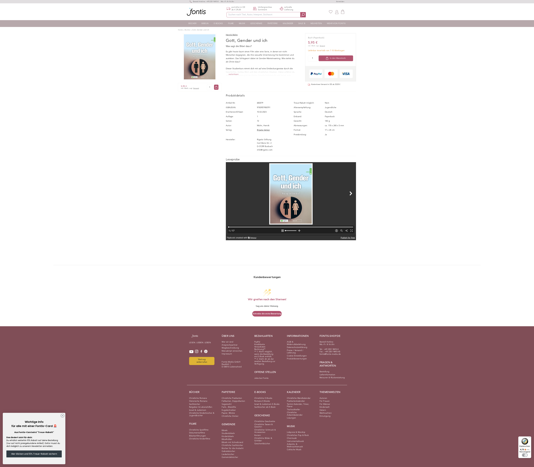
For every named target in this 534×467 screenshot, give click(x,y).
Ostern (323, 410)
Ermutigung (325, 416)
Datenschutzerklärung (297, 347)
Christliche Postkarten (232, 398)
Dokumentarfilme (197, 433)
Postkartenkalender (296, 401)
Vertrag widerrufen (201, 360)
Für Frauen (325, 401)
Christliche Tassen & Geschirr (263, 426)
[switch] (525, 455)
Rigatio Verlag (263, 130)
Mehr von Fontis (336, 23)
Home (180, 30)
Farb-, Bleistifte (229, 407)
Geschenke (256, 23)
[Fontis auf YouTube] (191, 351)
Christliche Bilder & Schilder (263, 439)
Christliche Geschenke (264, 421)
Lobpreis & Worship (296, 432)
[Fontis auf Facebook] (201, 351)
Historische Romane (198, 401)
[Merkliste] (331, 11)
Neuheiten (316, 23)
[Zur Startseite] (194, 337)
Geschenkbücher (262, 444)
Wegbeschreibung (230, 348)
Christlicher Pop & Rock (298, 435)
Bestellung (324, 372)
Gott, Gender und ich (200, 30)
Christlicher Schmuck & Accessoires (265, 431)
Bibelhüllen (227, 439)
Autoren (323, 398)
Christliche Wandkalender (299, 398)
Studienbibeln (228, 433)
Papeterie (273, 23)
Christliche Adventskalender (295, 414)
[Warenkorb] (342, 11)
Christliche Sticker (230, 416)
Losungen (291, 418)
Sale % (301, 23)
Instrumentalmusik (295, 441)
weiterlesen (234, 74)
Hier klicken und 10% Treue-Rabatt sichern (34, 453)
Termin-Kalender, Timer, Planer (298, 405)
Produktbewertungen (297, 359)
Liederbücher (228, 454)
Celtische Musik (294, 450)
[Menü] (529, 438)
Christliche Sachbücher (232, 445)
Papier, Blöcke (228, 413)
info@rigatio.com (264, 150)
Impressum (227, 354)
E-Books (218, 23)
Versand (196, 88)
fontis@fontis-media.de (330, 354)
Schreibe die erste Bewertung (267, 313)
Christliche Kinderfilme (199, 439)
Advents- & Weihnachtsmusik (295, 445)
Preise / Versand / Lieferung (295, 351)
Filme (231, 23)
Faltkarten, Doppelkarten (233, 401)
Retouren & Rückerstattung (332, 378)
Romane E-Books (262, 401)
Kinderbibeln (228, 436)
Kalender (288, 23)
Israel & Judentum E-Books (267, 404)
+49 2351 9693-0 (212, 2)
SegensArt (227, 404)
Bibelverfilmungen (197, 436)
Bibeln (205, 23)
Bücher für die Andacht (232, 448)
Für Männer (325, 404)
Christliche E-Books (263, 398)
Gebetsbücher (228, 451)
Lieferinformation (327, 375)
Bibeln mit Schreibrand (232, 442)
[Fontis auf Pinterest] (205, 351)
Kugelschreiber (229, 410)
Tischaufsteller (293, 410)
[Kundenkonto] (337, 12)
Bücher (192, 23)
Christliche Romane (198, 398)
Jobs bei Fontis (261, 378)
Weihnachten (326, 413)
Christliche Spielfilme (199, 430)
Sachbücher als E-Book (264, 407)
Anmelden (340, 2)
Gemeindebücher (230, 457)
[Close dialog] (62, 415)
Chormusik (292, 438)
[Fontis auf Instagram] (197, 351)
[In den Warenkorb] (216, 87)
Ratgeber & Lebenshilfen (200, 407)
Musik (242, 23)
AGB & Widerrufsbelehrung (296, 343)
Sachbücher (194, 404)
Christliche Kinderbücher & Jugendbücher (201, 414)
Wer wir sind (227, 342)
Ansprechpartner (230, 345)
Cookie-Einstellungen (297, 356)
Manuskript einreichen (232, 351)
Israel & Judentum (197, 410)
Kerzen (257, 435)
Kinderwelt (325, 407)
